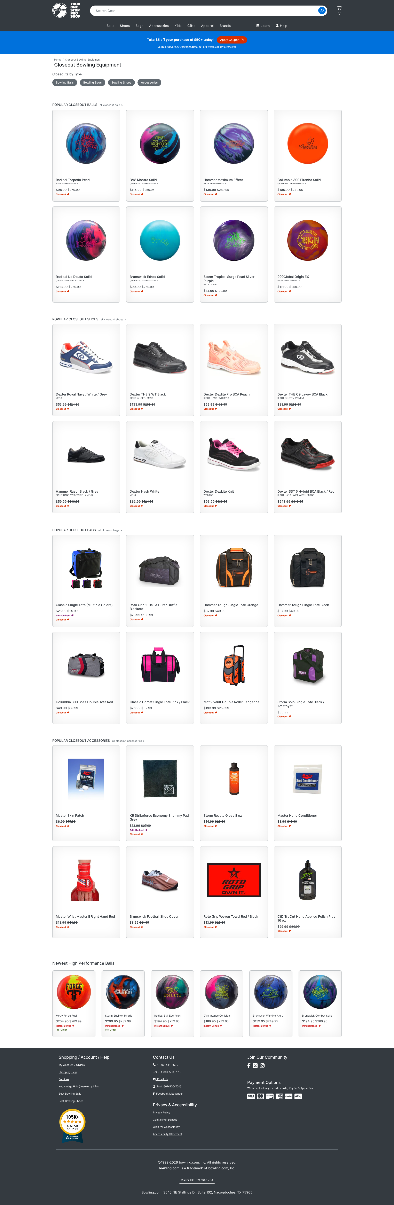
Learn (265, 26)
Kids (178, 26)
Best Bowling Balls (70, 1093)
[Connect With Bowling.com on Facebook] (250, 1066)
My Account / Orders (72, 1064)
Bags (139, 26)
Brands (225, 26)
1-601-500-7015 (171, 1072)
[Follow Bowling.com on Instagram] (263, 1066)
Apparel (207, 26)
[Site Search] (322, 10)
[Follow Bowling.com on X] (256, 1066)
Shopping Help (68, 1072)
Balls (110, 26)
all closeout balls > (111, 105)
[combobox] (205, 11)
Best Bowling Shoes (71, 1101)
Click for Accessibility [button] (166, 1126)
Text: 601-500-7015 (168, 1086)
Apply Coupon (230, 39)
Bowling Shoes (121, 82)
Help (283, 26)
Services (64, 1079)
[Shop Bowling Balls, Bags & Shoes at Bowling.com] (66, 11)
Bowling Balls (65, 82)
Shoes (125, 26)
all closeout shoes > (113, 319)
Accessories (149, 82)
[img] (288, 1096)
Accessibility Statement (167, 1134)
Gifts (191, 26)
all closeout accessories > (128, 740)
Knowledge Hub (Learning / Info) (79, 1086)
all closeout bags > (110, 530)
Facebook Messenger (169, 1093)
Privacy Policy (161, 1112)
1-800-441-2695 (167, 1064)
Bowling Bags (92, 82)
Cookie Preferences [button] (165, 1119)
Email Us (162, 1079)
